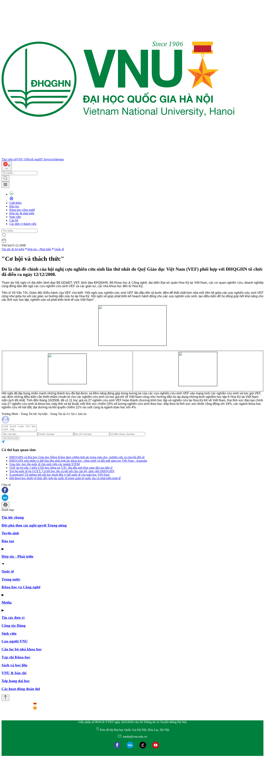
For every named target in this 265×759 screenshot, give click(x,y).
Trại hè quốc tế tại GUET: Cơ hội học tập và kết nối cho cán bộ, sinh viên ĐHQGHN (61, 471)
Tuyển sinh (10, 533)
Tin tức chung (13, 517)
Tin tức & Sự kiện (13, 249)
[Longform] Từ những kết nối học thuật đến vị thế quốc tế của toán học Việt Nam (59, 474)
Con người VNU (15, 641)
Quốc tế (59, 249)
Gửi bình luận (10, 438)
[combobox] (7, 166)
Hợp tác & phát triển (21, 213)
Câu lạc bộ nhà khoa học (22, 649)
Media (7, 602)
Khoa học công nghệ (22, 209)
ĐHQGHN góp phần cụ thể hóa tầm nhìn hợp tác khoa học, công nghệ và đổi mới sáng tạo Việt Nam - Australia (78, 460)
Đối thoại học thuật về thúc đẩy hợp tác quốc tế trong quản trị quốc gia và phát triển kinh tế (65, 478)
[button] (132, 490)
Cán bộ (13, 220)
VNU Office (24, 159)
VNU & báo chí (14, 673)
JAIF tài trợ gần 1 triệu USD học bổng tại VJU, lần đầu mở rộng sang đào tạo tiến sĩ (60, 467)
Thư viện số (9, 159)
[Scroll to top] (5, 698)
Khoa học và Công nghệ (21, 587)
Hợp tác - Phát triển (39, 249)
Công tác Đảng (14, 625)
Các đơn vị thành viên (22, 223)
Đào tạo (14, 206)
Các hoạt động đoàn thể (21, 689)
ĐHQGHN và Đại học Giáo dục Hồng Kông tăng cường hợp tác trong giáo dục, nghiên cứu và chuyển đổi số (77, 457)
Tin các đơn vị (13, 618)
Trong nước (11, 579)
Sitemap (59, 159)
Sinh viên (15, 216)
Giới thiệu (15, 202)
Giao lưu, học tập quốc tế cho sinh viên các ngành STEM (44, 464)
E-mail (36, 159)
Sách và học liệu (14, 665)
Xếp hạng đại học (16, 681)
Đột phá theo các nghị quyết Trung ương (34, 525)
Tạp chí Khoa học (16, 657)
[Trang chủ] (118, 155)
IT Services (47, 159)
